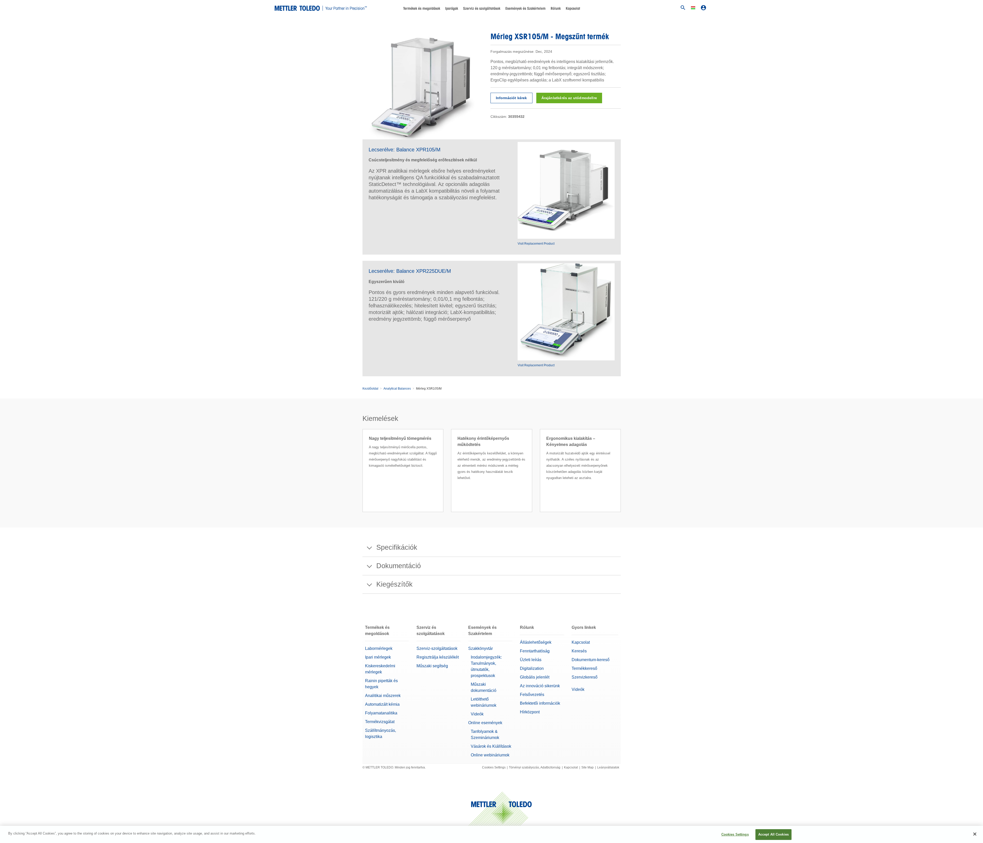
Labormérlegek (378, 648)
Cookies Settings (494, 767)
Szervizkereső (584, 677)
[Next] (622, 477)
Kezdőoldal (370, 388)
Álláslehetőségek (535, 642)
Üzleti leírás (530, 660)
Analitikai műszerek (383, 695)
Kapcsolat (573, 8)
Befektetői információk (540, 703)
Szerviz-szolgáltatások (436, 648)
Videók (477, 714)
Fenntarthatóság (535, 651)
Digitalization (532, 668)
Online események (485, 723)
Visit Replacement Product (536, 243)
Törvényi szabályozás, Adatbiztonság (534, 767)
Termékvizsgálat (379, 722)
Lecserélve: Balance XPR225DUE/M (410, 271)
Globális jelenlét (534, 677)
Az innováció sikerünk (540, 686)
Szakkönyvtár (480, 648)
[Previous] (361, 477)
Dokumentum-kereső (591, 660)
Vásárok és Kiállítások (491, 746)
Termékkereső (584, 668)
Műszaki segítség (432, 666)
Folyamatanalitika (381, 713)
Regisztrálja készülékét (437, 657)
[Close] (974, 834)
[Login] (703, 8)
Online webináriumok (490, 755)
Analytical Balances (397, 388)
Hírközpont (530, 712)
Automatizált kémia (382, 704)
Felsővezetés (532, 694)
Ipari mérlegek (378, 657)
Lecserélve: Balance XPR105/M (405, 149)
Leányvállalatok (608, 767)
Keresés (579, 651)
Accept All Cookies (773, 834)
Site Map (587, 767)
